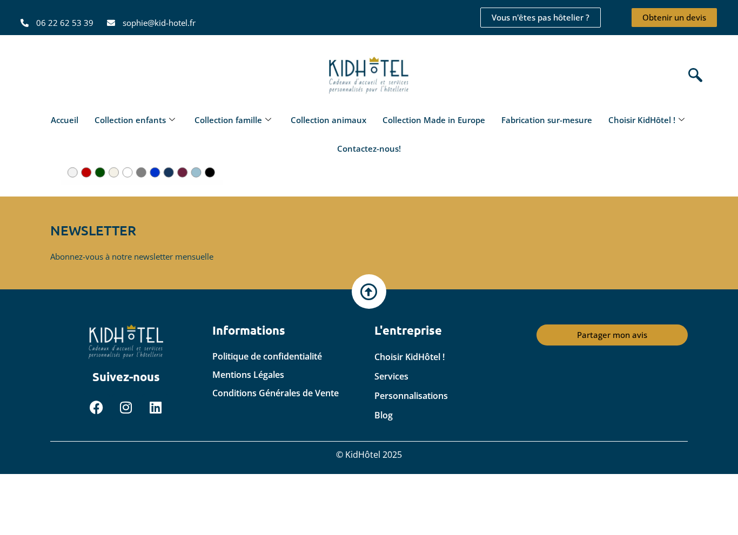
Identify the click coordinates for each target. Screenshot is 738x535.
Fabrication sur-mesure (546, 119)
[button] (692, 75)
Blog (383, 415)
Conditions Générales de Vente (275, 393)
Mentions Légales (248, 375)
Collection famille (228, 119)
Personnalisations (411, 396)
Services (391, 376)
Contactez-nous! (369, 148)
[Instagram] (125, 407)
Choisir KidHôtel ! (641, 119)
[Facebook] (96, 407)
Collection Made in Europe (434, 119)
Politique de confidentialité (267, 356)
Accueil (64, 119)
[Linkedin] (155, 407)
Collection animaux (328, 119)
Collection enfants (130, 119)
